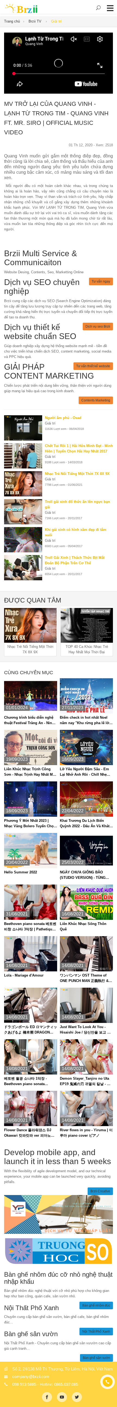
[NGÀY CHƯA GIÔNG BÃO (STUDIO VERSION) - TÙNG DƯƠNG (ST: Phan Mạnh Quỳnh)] (86, 850)
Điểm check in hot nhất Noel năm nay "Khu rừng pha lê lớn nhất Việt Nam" (85, 720)
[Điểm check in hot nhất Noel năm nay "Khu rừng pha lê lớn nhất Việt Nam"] (86, 696)
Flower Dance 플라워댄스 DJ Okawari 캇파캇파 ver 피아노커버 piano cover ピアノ (29, 1133)
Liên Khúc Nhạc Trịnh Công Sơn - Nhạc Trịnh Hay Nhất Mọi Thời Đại (30, 772)
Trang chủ (12, 21)
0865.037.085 (66, 1384)
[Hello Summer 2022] (30, 850)
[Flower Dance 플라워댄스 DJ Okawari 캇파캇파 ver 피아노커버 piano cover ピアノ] (30, 1108)
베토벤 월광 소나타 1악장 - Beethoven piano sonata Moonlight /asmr (25, 1081)
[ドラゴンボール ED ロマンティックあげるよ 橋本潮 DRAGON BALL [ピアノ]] (30, 1005)
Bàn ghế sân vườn (96, 1358)
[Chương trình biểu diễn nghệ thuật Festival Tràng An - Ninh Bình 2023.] (30, 696)
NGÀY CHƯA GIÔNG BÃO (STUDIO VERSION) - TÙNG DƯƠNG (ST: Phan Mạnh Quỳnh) (83, 875)
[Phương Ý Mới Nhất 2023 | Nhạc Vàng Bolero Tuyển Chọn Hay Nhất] (30, 799)
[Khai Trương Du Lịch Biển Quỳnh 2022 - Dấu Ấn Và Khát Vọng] (86, 799)
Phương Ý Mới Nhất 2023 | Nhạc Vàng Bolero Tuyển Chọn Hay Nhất (30, 824)
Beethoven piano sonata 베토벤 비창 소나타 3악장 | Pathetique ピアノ (30, 927)
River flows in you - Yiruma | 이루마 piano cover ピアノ (86, 1132)
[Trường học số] (58, 1251)
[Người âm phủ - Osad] (24, 428)
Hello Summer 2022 (20, 872)
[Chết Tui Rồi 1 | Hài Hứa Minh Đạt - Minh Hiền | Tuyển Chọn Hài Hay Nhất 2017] (24, 455)
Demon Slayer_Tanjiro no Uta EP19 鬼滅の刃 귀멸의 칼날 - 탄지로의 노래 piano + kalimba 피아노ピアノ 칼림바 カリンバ (86, 1081)
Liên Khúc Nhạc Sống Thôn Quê (83, 926)
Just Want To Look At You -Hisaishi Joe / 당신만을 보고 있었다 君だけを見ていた (85, 1030)
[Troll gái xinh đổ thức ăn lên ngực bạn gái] (24, 511)
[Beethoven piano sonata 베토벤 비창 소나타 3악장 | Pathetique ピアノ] (30, 902)
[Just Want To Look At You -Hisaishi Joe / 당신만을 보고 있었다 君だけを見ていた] (86, 1005)
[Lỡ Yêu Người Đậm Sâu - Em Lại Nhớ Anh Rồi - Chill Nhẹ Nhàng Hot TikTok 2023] (86, 747)
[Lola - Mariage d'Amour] (30, 954)
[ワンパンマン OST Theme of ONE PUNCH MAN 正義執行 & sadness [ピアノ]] (86, 954)
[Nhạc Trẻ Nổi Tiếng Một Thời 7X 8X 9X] (24, 483)
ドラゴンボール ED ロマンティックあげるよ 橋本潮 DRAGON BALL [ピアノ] (30, 1030)
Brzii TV (35, 21)
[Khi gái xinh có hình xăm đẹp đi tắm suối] (24, 539)
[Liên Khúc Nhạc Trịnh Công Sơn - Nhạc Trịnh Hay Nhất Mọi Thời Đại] (30, 747)
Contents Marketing (95, 400)
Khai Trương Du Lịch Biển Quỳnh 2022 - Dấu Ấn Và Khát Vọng (84, 824)
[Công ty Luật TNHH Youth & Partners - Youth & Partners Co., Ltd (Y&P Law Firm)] (58, 1214)
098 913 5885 (24, 1384)
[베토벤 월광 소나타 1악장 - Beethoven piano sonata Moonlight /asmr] (30, 1057)
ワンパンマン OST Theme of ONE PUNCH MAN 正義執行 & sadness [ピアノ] (84, 978)
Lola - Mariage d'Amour (24, 975)
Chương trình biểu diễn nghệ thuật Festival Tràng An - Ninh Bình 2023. (29, 720)
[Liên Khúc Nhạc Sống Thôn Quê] (86, 902)
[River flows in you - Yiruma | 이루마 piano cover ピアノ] (86, 1108)
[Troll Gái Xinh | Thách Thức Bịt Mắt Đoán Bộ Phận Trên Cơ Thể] (24, 567)
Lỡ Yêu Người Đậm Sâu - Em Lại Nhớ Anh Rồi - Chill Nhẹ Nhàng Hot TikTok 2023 (84, 772)
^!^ (108, 1396)
